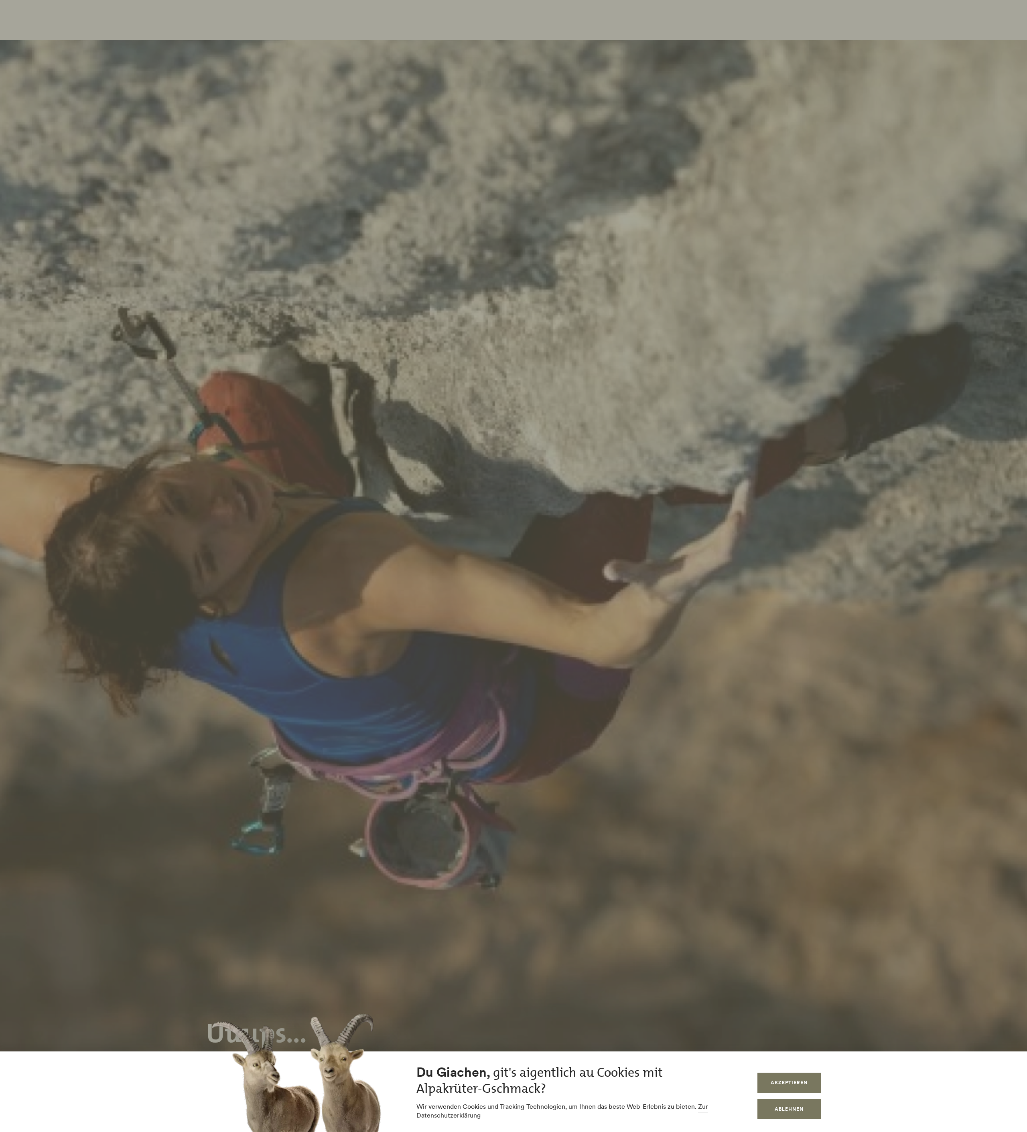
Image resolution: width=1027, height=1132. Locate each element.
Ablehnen (789, 1109)
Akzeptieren (789, 1082)
